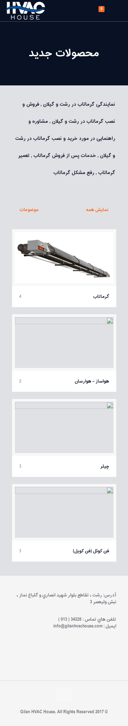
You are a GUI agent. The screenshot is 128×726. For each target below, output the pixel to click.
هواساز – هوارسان (92, 381)
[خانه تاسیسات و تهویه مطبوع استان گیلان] (25, 11)
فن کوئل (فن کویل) (91, 551)
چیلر (104, 466)
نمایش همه (98, 209)
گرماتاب (101, 296)
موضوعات (29, 209)
